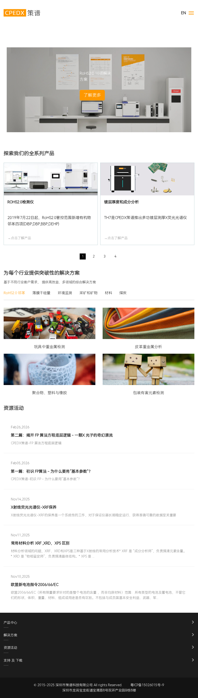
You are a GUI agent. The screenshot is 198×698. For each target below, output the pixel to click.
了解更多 (92, 95)
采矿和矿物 (88, 293)
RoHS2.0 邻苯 (14, 293)
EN (183, 13)
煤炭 (123, 293)
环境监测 (65, 293)
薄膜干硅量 (41, 293)
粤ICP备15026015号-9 (147, 685)
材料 (108, 293)
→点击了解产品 (19, 238)
